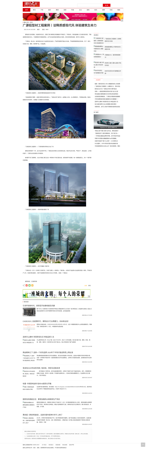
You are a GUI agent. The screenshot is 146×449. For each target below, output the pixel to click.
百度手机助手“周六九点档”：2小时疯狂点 (106, 141)
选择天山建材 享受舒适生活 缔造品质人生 (38, 337)
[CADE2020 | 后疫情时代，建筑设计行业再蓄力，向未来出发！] (29, 327)
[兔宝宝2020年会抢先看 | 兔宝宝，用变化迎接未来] (29, 374)
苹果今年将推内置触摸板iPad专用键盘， (106, 138)
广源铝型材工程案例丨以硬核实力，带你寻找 (107, 86)
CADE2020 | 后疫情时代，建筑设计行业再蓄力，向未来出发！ (46, 321)
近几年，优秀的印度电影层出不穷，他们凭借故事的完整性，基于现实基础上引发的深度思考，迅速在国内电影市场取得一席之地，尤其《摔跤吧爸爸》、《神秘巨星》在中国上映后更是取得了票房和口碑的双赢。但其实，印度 (64, 420)
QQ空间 (32, 285)
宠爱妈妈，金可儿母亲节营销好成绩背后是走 (107, 106)
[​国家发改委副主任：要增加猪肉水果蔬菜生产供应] (29, 405)
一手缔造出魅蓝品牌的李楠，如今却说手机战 (107, 136)
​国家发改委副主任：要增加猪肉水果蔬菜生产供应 (41, 399)
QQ (116, 29)
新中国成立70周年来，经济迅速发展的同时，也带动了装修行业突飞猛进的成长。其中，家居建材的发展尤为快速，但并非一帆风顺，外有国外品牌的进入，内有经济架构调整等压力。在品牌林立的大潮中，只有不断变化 (64, 373)
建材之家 (26, 22)
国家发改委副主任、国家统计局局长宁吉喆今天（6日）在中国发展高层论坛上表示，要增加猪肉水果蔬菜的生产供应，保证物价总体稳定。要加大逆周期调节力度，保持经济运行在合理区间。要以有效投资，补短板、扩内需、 (64, 404)
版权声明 (71, 444)
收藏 (121, 29)
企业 (80, 10)
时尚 (111, 10)
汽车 (42, 10)
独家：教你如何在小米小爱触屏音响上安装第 (107, 83)
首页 (26, 10)
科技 (72, 10)
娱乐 (49, 10)
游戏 (88, 10)
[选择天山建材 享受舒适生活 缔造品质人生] (29, 343)
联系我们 (51, 444)
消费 (103, 10)
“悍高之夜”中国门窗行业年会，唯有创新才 (106, 131)
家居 (65, 10)
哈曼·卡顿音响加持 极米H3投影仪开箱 (37, 384)
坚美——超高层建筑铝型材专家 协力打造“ (106, 91)
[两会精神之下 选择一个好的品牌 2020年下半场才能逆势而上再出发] (29, 359)
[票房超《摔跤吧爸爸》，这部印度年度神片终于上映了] (29, 421)
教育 (57, 10)
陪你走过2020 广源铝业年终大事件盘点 (106, 89)
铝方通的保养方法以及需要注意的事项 (105, 104)
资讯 (34, 10)
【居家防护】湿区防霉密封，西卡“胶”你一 (106, 133)
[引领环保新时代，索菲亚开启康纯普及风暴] (29, 312)
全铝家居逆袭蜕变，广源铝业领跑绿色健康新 (107, 96)
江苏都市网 (34, 281)
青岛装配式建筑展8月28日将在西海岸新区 (106, 94)
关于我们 (44, 444)
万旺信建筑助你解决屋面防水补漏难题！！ (107, 99)
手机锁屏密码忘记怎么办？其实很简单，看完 (107, 146)
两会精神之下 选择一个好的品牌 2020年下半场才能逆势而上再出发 (48, 352)
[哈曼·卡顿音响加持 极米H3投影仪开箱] (29, 390)
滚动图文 (96, 35)
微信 (111, 29)
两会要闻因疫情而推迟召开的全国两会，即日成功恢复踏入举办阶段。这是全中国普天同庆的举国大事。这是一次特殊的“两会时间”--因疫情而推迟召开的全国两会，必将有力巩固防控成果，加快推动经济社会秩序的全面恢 (64, 357)
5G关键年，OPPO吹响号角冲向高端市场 (106, 143)
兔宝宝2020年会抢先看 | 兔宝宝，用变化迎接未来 (41, 368)
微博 (106, 29)
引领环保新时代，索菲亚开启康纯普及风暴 (39, 306)
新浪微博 (27, 285)
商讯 (95, 10)
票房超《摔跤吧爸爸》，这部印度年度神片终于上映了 (42, 415)
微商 (118, 10)
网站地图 (64, 444)
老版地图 (58, 444)
